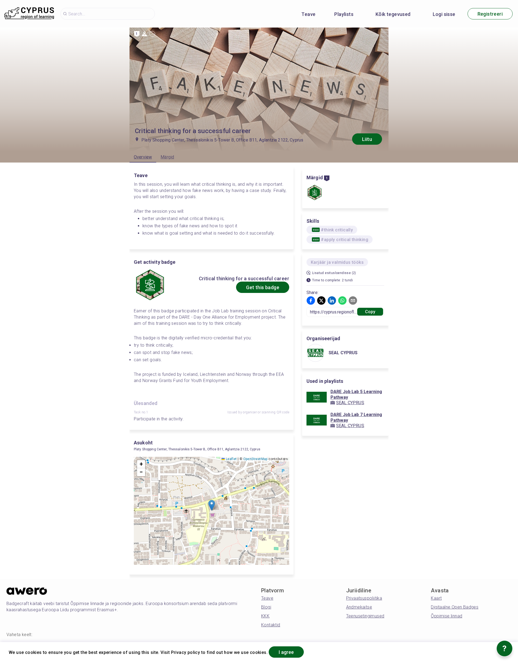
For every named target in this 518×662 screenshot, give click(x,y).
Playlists (343, 14)
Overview (143, 157)
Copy (370, 311)
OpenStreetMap (255, 459)
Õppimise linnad (446, 616)
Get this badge (262, 287)
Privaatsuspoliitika (364, 598)
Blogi (266, 607)
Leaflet (231, 459)
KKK (265, 616)
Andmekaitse (359, 607)
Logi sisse (444, 14)
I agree (286, 652)
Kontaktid (270, 624)
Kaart (436, 598)
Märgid (167, 157)
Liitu (367, 139)
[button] (211, 505)
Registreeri (490, 14)
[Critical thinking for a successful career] (314, 193)
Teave (308, 14)
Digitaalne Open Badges (454, 607)
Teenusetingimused (365, 616)
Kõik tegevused (393, 14)
